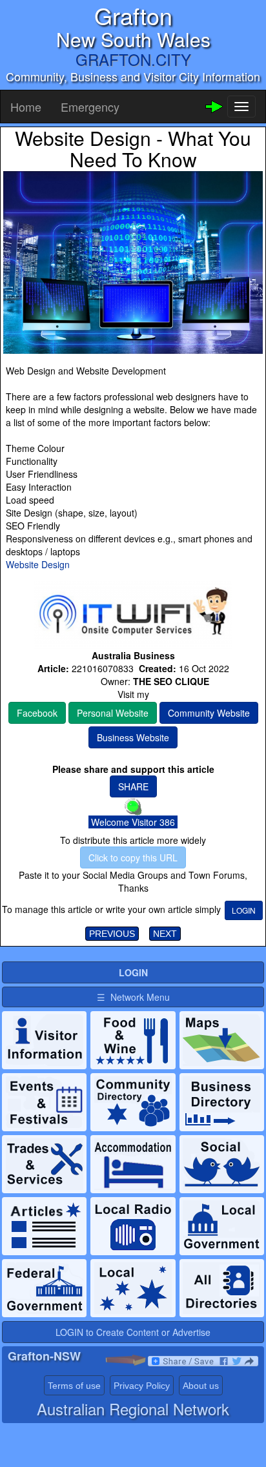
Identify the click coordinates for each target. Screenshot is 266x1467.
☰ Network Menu (133, 996)
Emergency (90, 106)
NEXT (165, 933)
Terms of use (74, 1385)
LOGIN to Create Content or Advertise (133, 1332)
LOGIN (244, 910)
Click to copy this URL (133, 857)
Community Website (209, 712)
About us (201, 1385)
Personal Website (112, 712)
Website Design (38, 564)
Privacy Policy (142, 1385)
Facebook (37, 712)
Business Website (133, 737)
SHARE (133, 786)
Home (25, 106)
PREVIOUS (112, 933)
